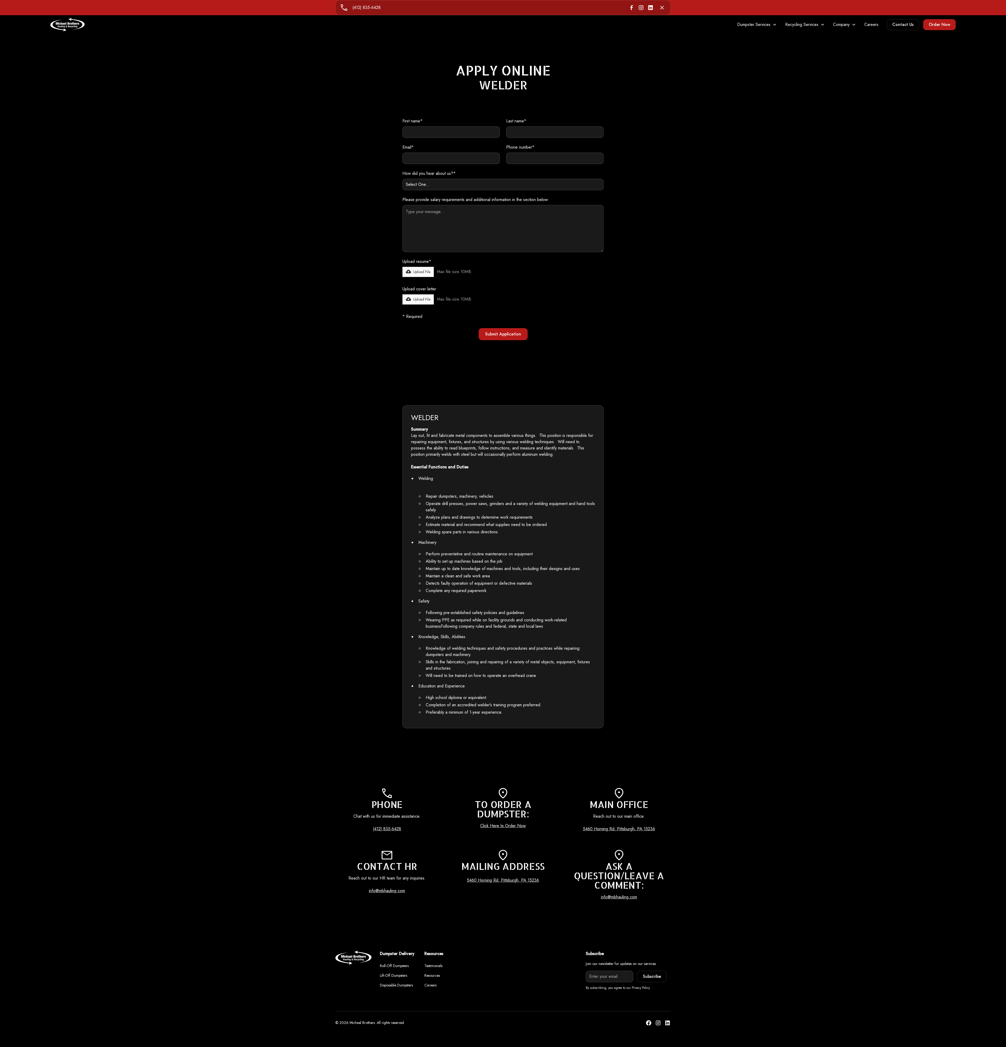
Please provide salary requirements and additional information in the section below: (475, 200)
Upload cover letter (419, 289)
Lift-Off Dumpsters (393, 975)
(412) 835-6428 (366, 7)
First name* (412, 121)
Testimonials (433, 965)
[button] (757, 24)
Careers (871, 24)
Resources (432, 975)
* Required (412, 316)
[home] (67, 24)
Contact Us (903, 24)
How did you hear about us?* (429, 173)
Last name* (516, 121)
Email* (408, 147)
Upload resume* (416, 261)
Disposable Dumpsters (396, 985)
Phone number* (520, 147)
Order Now (939, 24)
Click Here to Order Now (503, 826)
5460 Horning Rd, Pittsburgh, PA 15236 (619, 829)
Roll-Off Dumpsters (394, 965)
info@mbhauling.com (387, 891)
